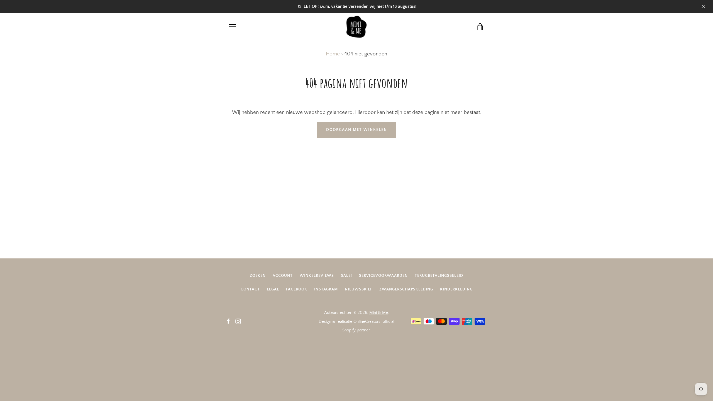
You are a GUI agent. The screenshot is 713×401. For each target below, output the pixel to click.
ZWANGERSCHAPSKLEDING (406, 289)
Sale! (346, 275)
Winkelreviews (317, 275)
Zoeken (258, 275)
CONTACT (250, 289)
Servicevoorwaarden (383, 275)
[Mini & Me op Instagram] (238, 321)
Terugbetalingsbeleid (439, 275)
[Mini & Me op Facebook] (228, 321)
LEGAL (273, 289)
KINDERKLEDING (456, 289)
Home (333, 54)
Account (283, 275)
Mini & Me (378, 312)
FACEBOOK (296, 289)
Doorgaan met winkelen (356, 130)
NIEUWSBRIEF (358, 289)
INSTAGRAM (326, 289)
